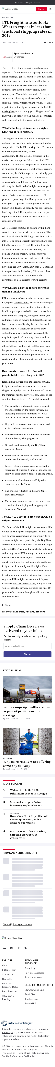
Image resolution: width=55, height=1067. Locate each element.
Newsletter (7, 978)
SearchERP (30, 1003)
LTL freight (36, 319)
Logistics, (19, 611)
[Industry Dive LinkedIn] (4, 948)
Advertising (30, 968)
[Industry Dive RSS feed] (25, 948)
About (5, 965)
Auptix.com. (8, 155)
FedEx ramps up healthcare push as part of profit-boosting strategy (27, 711)
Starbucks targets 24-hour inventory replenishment (27, 803)
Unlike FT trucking (25, 147)
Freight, (30, 611)
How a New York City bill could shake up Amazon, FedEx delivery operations (29, 820)
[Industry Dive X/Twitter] (18, 948)
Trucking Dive (31, 998)
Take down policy (40, 1052)
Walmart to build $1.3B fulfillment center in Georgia (28, 792)
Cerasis (20, 56)
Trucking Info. (21, 302)
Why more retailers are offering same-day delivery (27, 763)
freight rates (17, 540)
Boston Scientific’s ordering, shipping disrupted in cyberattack (28, 835)
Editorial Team (9, 969)
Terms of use (23, 1052)
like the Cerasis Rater (24, 583)
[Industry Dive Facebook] (11, 948)
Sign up (41, 9)
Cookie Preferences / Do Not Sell (18, 1056)
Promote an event (34, 977)
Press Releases (9, 991)
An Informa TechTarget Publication (27, 3)
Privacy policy (8, 1052)
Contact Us (7, 974)
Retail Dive (30, 994)
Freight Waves (35, 102)
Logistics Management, (31, 199)
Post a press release (22, 924)
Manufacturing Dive (34, 989)
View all (7, 924)
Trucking (40, 611)
